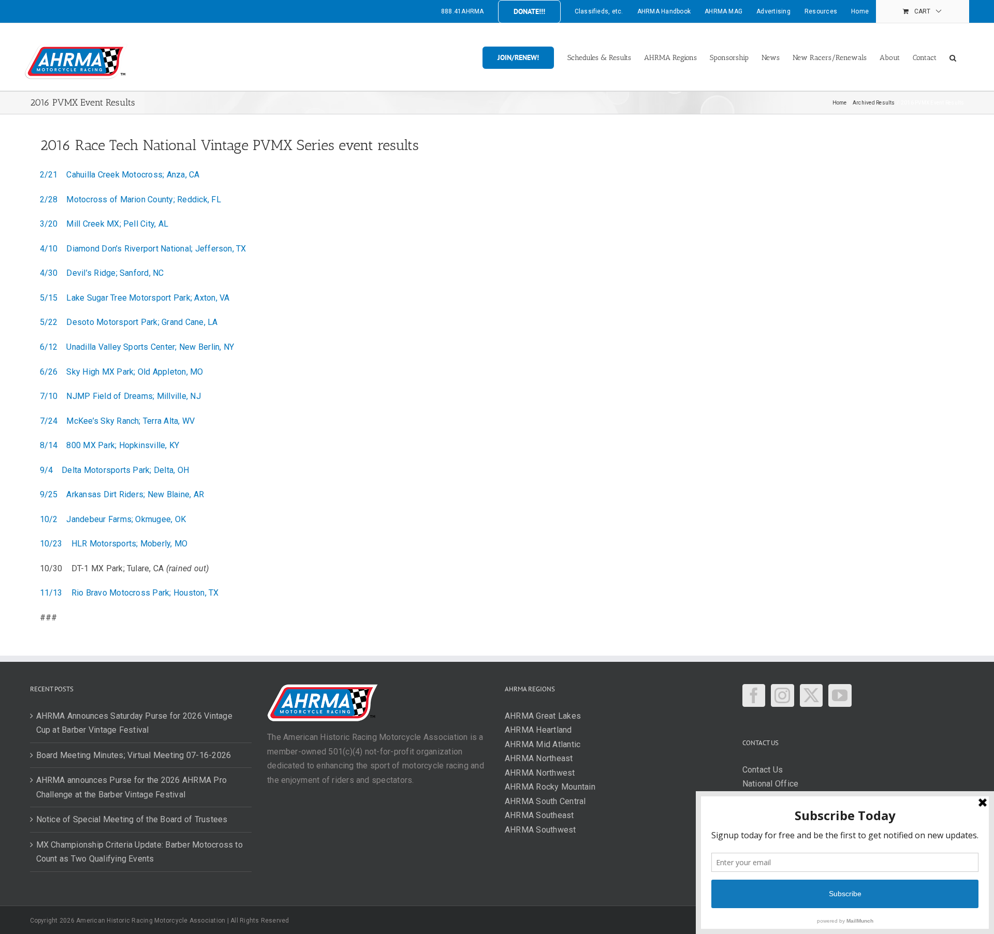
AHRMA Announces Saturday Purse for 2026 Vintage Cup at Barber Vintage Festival (134, 723)
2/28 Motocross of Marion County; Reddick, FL (130, 199)
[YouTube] (839, 695)
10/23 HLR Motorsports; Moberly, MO (114, 543)
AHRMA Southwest (540, 830)
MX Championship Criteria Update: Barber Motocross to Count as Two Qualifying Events (139, 852)
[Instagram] (782, 695)
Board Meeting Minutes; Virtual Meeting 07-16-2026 (133, 755)
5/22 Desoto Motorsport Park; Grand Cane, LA (129, 322)
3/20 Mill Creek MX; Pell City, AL (104, 224)
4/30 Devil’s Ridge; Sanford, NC (102, 273)
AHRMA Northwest (540, 773)
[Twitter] (811, 695)
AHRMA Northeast (539, 758)
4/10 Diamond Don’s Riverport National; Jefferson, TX (143, 249)
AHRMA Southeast (539, 815)
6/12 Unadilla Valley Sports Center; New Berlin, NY (137, 347)
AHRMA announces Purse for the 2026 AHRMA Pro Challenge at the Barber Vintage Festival (131, 787)
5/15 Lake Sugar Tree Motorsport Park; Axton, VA (135, 298)
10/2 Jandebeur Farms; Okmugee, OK (113, 519)
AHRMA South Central (545, 801)
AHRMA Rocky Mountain (550, 787)
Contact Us (762, 770)
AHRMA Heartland (538, 730)
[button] (952, 57)
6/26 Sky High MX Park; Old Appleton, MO (121, 372)
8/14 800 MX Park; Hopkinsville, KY (110, 445)
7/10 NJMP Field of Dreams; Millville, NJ (120, 396)
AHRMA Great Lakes (543, 716)
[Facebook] (753, 695)
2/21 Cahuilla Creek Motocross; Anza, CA (120, 175)
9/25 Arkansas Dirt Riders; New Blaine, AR (122, 494)
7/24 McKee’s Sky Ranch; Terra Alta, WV (117, 421)
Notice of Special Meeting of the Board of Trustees (132, 819)
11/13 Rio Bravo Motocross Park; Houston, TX (129, 593)
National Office (770, 784)
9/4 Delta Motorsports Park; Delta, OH (114, 470)
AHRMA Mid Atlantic (542, 744)
